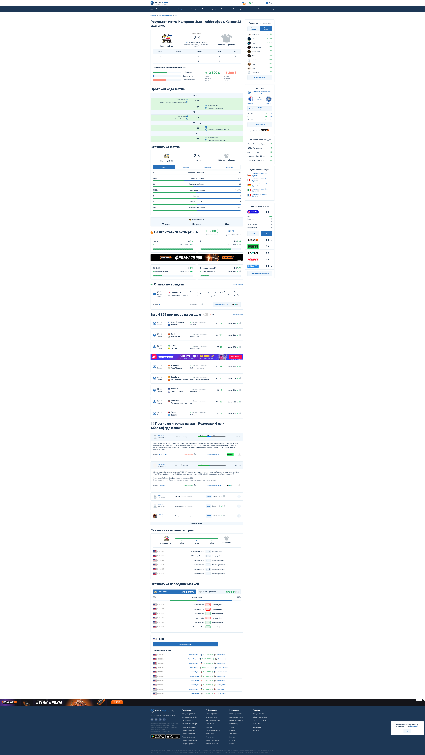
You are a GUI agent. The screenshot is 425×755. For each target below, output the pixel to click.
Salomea (161, 435)
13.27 (209, 516)
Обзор (253, 233)
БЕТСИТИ (232, 740)
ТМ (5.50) (162, 485)
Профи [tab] (266, 28)
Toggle (205, 314)
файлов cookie (414, 726)
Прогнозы (159, 9)
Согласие (209, 727)
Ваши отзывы (210, 724)
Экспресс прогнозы (188, 743)
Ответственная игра (212, 743)
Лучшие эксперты (211, 717)
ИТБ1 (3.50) (163, 454)
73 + (201, 464)
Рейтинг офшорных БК (236, 720)
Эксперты (194, 9)
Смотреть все (237, 284)
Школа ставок (257, 724)
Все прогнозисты (259, 77)
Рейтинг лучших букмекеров (260, 273)
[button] (243, 3)
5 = (208, 435)
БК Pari (231, 743)
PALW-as (160, 514)
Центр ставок (182, 9)
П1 (251, 108)
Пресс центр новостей (213, 720)
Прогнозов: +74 (260, 124)
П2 (268, 108)
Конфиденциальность (213, 730)
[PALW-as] (155, 516)
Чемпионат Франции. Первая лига (260, 194)
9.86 (208, 506)
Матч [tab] (163, 167)
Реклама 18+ (223, 12)
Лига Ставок (233, 734)
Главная (153, 15)
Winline (231, 727)
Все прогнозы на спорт (189, 724)
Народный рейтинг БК (236, 717)
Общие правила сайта (260, 717)
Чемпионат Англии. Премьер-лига (260, 179)
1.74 (271, 113)
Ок (407, 731)
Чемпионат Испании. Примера (260, 184)
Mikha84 (160, 505)
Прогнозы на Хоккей (165, 15)
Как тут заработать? (259, 714)
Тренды (214, 9)
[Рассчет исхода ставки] (195, 454)
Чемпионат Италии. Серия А (260, 189)
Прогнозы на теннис (188, 737)
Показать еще (196, 523)
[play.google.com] (158, 736)
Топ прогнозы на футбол (189, 717)
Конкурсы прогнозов (188, 714)
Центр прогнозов (187, 720)
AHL (176, 15)
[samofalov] (155, 465)
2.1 (271, 119)
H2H (228, 224)
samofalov (161, 464)
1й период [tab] (185, 167)
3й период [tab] (229, 167)
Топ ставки (170, 9)
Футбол (255, 176)
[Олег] (155, 437)
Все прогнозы (237, 314)
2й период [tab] (207, 167)
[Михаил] (155, 506)
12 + (201, 435)
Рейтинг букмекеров (235, 714)
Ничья (260, 108)
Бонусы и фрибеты (211, 714)
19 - (214, 435)
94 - (213, 464)
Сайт (266, 233)
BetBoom (232, 737)
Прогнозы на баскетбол (189, 740)
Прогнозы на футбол (188, 730)
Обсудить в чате (195, 220)
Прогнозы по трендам (189, 727)
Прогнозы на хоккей (188, 734)
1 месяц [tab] (253, 28)
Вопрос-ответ (257, 727)
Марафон (232, 730)
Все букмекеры (234, 724)
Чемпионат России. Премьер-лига (260, 174)
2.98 (271, 116)
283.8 (209, 496)
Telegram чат (210, 737)
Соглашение (210, 734)
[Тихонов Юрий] (155, 496)
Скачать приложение (212, 740)
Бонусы (204, 9)
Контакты (256, 730)
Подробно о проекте (259, 720)
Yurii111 (160, 495)
